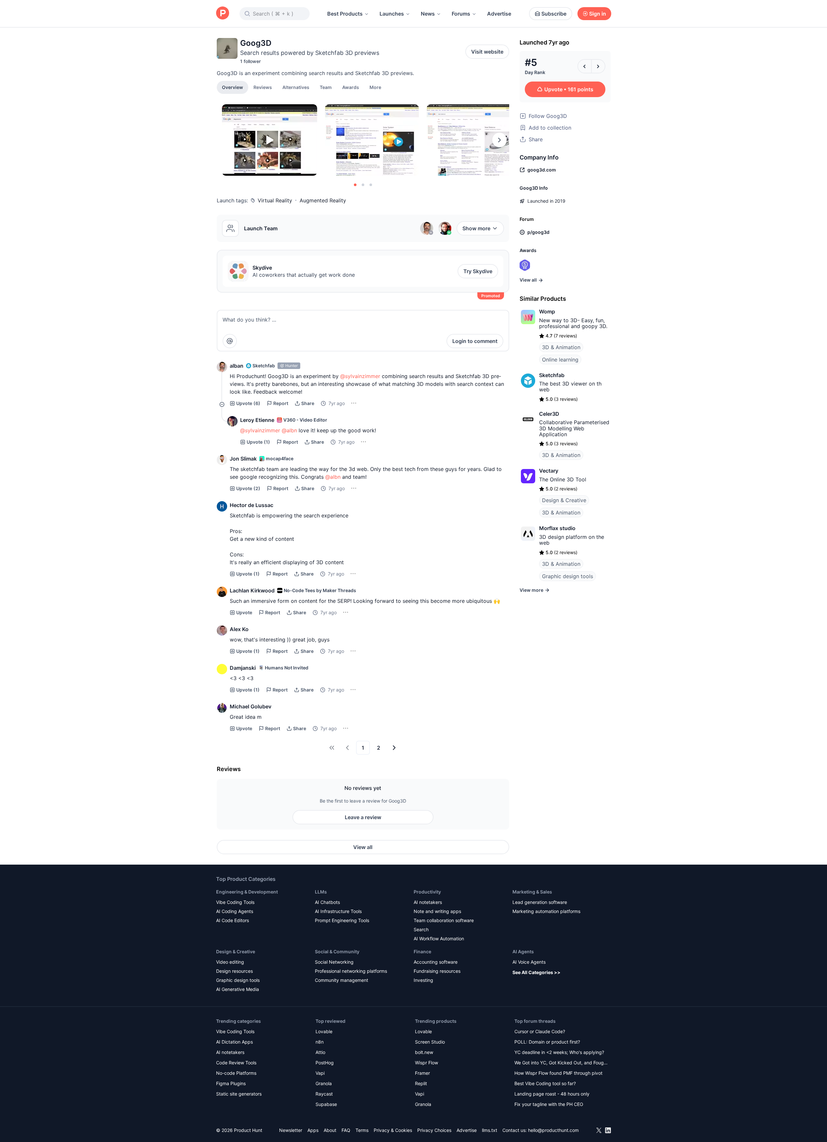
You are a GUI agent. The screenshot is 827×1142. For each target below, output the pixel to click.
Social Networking (334, 962)
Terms (361, 1130)
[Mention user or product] (230, 341)
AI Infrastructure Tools (338, 911)
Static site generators (239, 1094)
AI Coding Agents (234, 911)
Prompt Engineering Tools (342, 920)
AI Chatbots (327, 902)
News (428, 13)
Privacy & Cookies (393, 1130)
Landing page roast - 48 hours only (551, 1094)
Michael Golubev (250, 706)
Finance (422, 951)
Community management (341, 980)
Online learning (560, 359)
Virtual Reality (275, 200)
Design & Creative (564, 500)
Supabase (326, 1104)
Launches (392, 13)
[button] (375, 87)
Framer (422, 1073)
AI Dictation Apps (234, 1042)
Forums (461, 13)
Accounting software (436, 962)
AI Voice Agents (529, 962)
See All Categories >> (536, 972)
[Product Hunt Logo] (222, 13)
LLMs (321, 892)
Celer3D (549, 414)
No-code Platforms (236, 1073)
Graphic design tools (567, 576)
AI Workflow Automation (439, 938)
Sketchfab (551, 375)
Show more (476, 228)
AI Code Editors (232, 920)
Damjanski (243, 668)
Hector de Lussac (251, 505)
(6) (248, 403)
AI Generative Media (237, 989)
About (330, 1130)
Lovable (324, 1031)
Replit (421, 1083)
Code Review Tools (236, 1062)
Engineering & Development (247, 892)
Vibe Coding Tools (235, 902)
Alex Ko (239, 629)
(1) (258, 442)
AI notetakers (428, 902)
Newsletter (290, 1130)
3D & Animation (561, 347)
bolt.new (424, 1052)
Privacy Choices (434, 1130)
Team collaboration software (444, 920)
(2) (248, 488)
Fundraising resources (437, 971)
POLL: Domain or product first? (547, 1042)
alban (236, 365)
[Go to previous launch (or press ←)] (584, 66)
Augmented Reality (323, 200)
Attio (320, 1052)
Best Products (345, 13)
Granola (324, 1083)
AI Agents (523, 951)
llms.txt (489, 1130)
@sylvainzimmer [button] (360, 376)
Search (421, 929)
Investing (423, 980)
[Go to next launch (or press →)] (598, 66)
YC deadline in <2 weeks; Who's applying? (559, 1052)
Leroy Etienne (257, 420)
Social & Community (337, 951)
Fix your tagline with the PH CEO (548, 1104)
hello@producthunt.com (553, 1130)
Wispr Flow (426, 1062)
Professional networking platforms (351, 971)
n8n (320, 1042)
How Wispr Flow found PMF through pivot (558, 1073)
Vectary (548, 470)
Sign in (597, 13)
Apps (312, 1130)
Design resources (234, 971)
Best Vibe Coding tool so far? (545, 1083)
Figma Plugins (231, 1083)
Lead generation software (539, 902)
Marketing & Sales (532, 892)
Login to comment (474, 341)
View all (362, 847)
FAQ (346, 1130)
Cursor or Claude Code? (539, 1031)
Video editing (230, 962)
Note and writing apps (437, 911)
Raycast (324, 1094)
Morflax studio (557, 528)
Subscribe (553, 13)
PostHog (325, 1062)
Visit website (487, 51)
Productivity (427, 892)
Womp (547, 311)
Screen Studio (430, 1042)
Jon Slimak (243, 458)
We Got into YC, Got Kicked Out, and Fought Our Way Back (561, 1063)
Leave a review (363, 817)
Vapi (320, 1073)
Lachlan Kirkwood (252, 590)
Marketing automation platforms (546, 911)
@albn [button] (289, 430)
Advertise (499, 13)
